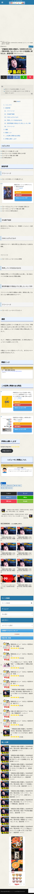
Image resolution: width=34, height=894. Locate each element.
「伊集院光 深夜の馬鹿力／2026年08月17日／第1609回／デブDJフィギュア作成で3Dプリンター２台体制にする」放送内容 (21, 758)
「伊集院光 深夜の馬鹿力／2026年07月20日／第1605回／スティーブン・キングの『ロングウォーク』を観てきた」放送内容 (21, 794)
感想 (6, 129)
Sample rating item (6, 446)
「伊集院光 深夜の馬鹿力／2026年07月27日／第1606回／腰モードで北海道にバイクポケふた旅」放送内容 (21, 784)
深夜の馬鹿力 (18, 485)
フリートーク (9, 111)
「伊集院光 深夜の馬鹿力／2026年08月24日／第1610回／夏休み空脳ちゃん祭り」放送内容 (21, 748)
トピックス (7, 105)
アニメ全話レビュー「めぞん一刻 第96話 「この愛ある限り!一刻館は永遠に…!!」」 (22, 664)
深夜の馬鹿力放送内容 (7, 488)
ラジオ (3, 483)
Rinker (19, 397)
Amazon (18, 192)
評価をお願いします (10, 138)
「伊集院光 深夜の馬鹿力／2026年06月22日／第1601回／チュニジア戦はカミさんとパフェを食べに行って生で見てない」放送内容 (21, 829)
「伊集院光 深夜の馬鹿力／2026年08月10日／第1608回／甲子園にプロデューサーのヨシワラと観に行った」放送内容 (21, 767)
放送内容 (7, 108)
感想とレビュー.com (12, 891)
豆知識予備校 (9, 114)
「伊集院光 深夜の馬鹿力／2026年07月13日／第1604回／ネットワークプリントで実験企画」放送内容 (21, 802)
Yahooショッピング (21, 198)
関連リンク (7, 132)
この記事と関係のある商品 (12, 135)
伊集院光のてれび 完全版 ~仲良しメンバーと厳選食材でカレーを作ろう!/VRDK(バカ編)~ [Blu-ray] (22, 394)
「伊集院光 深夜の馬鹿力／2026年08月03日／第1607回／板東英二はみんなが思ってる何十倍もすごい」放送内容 (21, 776)
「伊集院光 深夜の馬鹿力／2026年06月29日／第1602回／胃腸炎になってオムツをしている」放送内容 (21, 819)
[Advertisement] (17, 23)
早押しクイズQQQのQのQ (13, 120)
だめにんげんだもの (11, 117)
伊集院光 (4, 485)
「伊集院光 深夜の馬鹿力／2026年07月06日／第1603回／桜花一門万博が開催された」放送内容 (21, 810)
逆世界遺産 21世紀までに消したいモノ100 (17, 123)
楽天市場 (18, 195)
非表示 (18, 101)
